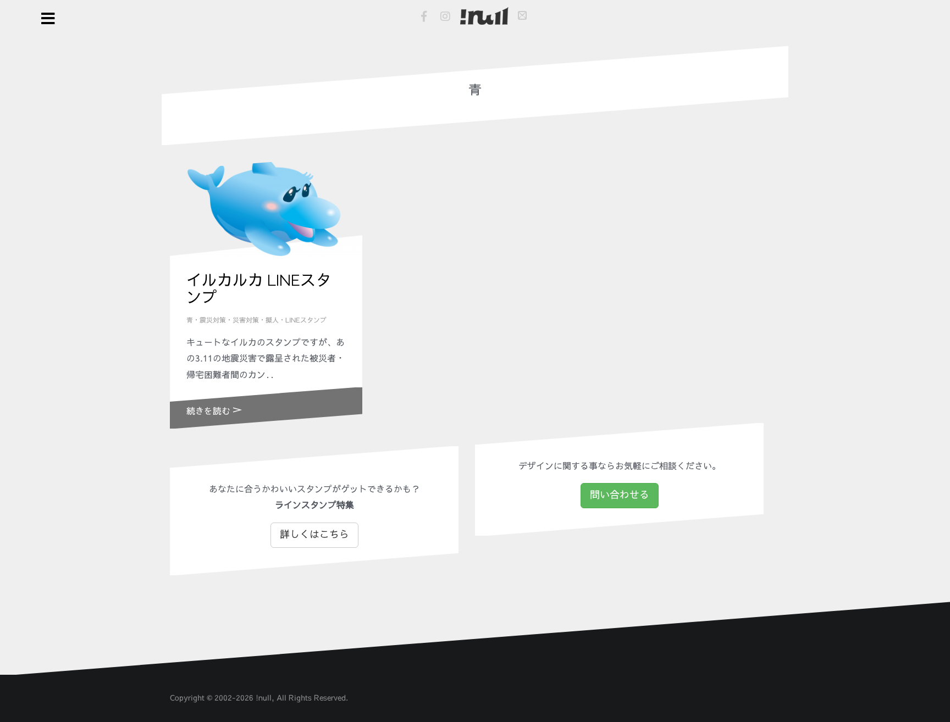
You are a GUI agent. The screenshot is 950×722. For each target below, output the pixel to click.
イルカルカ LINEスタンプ (258, 289)
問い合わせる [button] (619, 495)
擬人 (272, 320)
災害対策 (246, 320)
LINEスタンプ (306, 320)
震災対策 (213, 320)
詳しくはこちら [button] (314, 535)
